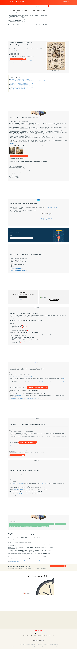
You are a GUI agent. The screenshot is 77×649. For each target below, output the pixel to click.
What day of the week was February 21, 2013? (19, 82)
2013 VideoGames (44, 526)
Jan (34, 4)
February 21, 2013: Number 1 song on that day (19, 84)
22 (50, 6)
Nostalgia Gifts (29, 635)
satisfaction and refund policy (17, 62)
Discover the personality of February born (17, 384)
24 (51, 218)
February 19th (61, 381)
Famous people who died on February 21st (18, 270)
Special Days (45, 635)
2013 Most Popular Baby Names (47, 524)
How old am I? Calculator (18, 483)
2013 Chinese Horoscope (60, 524)
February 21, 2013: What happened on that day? (19, 79)
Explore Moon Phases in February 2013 (17, 445)
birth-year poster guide (14, 561)
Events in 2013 (12, 143)
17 (40, 6)
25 (41, 219)
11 (28, 6)
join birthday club (54, 299)
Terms (45, 638)
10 (26, 6)
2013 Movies (12, 526)
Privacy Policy (35, 640)
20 (46, 6)
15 (36, 6)
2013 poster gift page (36, 560)
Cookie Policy (41, 640)
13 (32, 6)
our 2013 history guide (22, 560)
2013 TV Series (19, 526)
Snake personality (18, 395)
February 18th (41, 381)
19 (44, 6)
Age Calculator (44, 483)
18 (42, 6)
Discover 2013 (13, 524)
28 (63, 6)
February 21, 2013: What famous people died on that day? (21, 83)
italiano (67, 1)
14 (34, 6)
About (36, 638)
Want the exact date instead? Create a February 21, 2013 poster (21, 60)
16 (38, 6)
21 (46, 218)
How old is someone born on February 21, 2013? (19, 88)
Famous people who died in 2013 (16, 268)
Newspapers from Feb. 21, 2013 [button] (17, 155)
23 (52, 6)
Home (24, 635)
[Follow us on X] (35, 633)
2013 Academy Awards (28, 526)
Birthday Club (51, 635)
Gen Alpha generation (21, 493)
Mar (43, 4)
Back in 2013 (13, 89)
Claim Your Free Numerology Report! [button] (36, 387)
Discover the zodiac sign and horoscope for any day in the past (21, 376)
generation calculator (34, 495)
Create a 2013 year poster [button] (16, 58)
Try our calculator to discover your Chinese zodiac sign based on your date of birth (25, 398)
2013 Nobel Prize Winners (34, 524)
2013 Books (37, 526)
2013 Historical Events (22, 524)
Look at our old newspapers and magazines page (19, 159)
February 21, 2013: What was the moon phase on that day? (22, 87)
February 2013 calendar (52, 207)
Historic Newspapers (37, 635)
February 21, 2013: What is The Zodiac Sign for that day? (21, 85)
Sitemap (32, 638)
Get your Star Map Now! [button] (16, 455)
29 (65, 6)
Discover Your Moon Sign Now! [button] (26, 442)
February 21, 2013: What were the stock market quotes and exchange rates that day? (28, 80)
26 (43, 219)
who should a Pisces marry (21, 379)
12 (30, 6)
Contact (40, 638)
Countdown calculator (18, 489)
